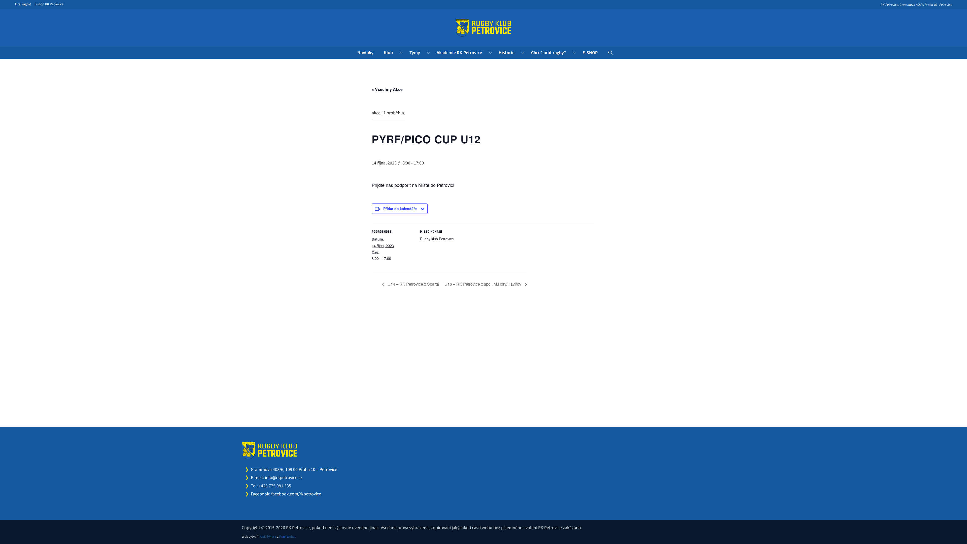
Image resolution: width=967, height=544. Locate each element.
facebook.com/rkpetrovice (296, 494)
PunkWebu (287, 536)
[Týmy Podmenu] (428, 52)
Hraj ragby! (23, 4)
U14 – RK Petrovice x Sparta (413, 284)
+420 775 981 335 (275, 486)
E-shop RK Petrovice (48, 4)
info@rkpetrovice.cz (283, 477)
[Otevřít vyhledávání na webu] (610, 53)
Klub (388, 53)
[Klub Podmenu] (401, 52)
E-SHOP (590, 53)
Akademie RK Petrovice (459, 53)
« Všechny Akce (387, 89)
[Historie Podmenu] (522, 52)
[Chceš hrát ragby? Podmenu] (574, 52)
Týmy (414, 53)
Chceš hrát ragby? (548, 53)
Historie (506, 53)
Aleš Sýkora (268, 536)
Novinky (365, 53)
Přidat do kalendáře (400, 208)
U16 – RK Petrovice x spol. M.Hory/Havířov (483, 284)
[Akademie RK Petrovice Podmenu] (490, 52)
